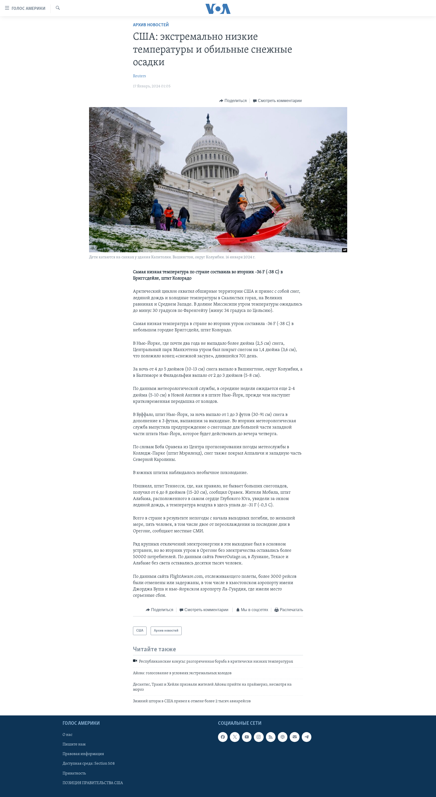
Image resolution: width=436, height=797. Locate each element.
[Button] (233, 100)
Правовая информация (83, 754)
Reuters (139, 76)
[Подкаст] (282, 737)
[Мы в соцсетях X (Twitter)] (234, 737)
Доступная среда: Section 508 (89, 764)
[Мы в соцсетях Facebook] (223, 737)
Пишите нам (74, 745)
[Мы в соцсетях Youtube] (247, 737)
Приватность (74, 773)
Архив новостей (151, 25)
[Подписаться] (294, 737)
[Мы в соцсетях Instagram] (258, 737)
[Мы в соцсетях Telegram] (306, 737)
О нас (67, 735)
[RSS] (271, 737)
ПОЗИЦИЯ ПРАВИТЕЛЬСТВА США (93, 783)
